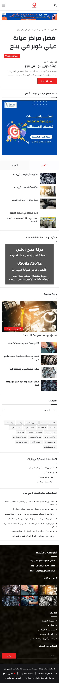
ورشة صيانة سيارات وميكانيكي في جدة (38, 514)
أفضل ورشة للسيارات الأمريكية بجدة (23, 343)
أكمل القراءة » (47, 81)
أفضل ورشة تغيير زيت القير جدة (39, 335)
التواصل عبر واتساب (13, 678)
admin (52, 62)
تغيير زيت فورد (31, 422)
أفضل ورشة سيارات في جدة (42, 501)
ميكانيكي (20, 432)
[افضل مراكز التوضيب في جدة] (48, 178)
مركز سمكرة (50, 432)
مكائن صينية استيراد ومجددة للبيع (24, 369)
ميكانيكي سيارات (19, 437)
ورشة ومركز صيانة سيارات (43, 531)
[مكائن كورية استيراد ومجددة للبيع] (29, 601)
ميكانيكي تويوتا (50, 437)
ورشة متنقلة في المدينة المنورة (24, 213)
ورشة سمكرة (50, 442)
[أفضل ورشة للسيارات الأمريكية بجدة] (49, 347)
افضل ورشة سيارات (46, 518)
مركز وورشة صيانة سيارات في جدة (40, 523)
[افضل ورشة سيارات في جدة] (48, 191)
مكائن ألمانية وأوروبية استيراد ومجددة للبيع (22, 383)
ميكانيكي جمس (35, 437)
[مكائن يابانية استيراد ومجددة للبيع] (48, 601)
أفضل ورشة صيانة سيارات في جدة (40, 509)
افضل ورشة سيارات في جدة (26, 187)
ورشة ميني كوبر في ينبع (41, 66)
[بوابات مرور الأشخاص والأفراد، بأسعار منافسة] (48, 222)
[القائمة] (3, 6)
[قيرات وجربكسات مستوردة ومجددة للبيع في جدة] (49, 360)
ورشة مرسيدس (21, 442)
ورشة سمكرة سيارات (45, 482)
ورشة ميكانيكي (49, 447)
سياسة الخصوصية (47, 634)
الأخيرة (15, 165)
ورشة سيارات (36, 442)
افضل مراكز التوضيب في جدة (25, 174)
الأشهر (44, 165)
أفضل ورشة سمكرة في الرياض (41, 467)
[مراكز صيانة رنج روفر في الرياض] (48, 204)
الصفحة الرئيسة (48, 621)
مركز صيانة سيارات (35, 432)
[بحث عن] (55, 6)
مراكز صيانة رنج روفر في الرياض (25, 200)
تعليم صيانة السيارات (46, 630)
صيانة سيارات (29, 427)
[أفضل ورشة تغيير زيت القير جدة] (48, 590)
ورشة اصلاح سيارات (46, 536)
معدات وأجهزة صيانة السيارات (42, 639)
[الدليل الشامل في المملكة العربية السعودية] (40, 5)
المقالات (51, 625)
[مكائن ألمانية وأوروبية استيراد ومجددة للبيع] (49, 385)
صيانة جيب (42, 427)
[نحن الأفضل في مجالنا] (29, 16)
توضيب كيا (9, 422)
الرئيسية (51, 29)
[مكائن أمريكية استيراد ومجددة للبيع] (11, 590)
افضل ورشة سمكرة (48, 422)
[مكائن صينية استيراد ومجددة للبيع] (49, 372)
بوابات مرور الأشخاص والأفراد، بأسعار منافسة (22, 220)
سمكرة (52, 427)
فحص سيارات (15, 427)
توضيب (19, 422)
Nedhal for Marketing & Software (39, 678)
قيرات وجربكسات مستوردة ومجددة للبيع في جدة (21, 357)
